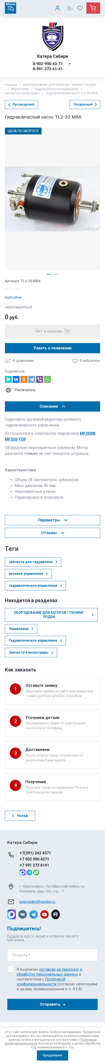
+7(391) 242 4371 (35, 853)
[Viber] (39, 379)
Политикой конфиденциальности (41, 981)
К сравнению (23, 361)
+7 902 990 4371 (34, 859)
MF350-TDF (15, 439)
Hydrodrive (13, 297)
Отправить (50, 1004)
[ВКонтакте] (16, 379)
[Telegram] (31, 379)
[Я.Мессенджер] (8, 379)
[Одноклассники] (24, 379)
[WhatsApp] (47, 379)
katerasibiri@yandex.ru (37, 902)
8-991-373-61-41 (48, 69)
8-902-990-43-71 (48, 63)
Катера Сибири (52, 56)
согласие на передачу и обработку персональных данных (49, 972)
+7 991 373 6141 (34, 865)
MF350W (87, 433)
